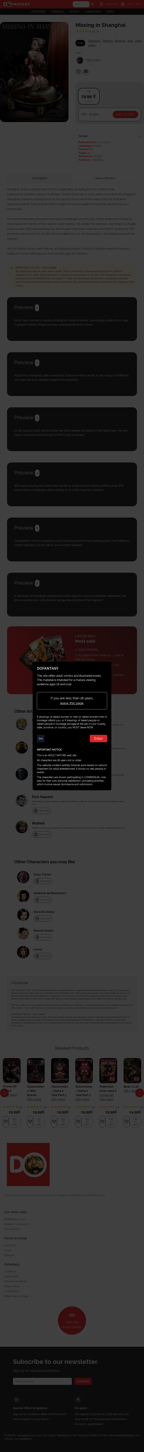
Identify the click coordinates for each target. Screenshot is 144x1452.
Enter (98, 738)
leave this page (71, 703)
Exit (41, 738)
